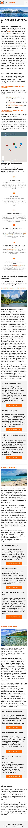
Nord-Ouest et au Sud (18, 265)
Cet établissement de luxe (15, 105)
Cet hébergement (12, 97)
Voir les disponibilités (14, 405)
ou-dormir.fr (14, 824)
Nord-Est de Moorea (11, 249)
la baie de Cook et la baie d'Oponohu (14, 234)
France (9, 31)
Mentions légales (21, 826)
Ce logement (11, 102)
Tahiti (23, 45)
